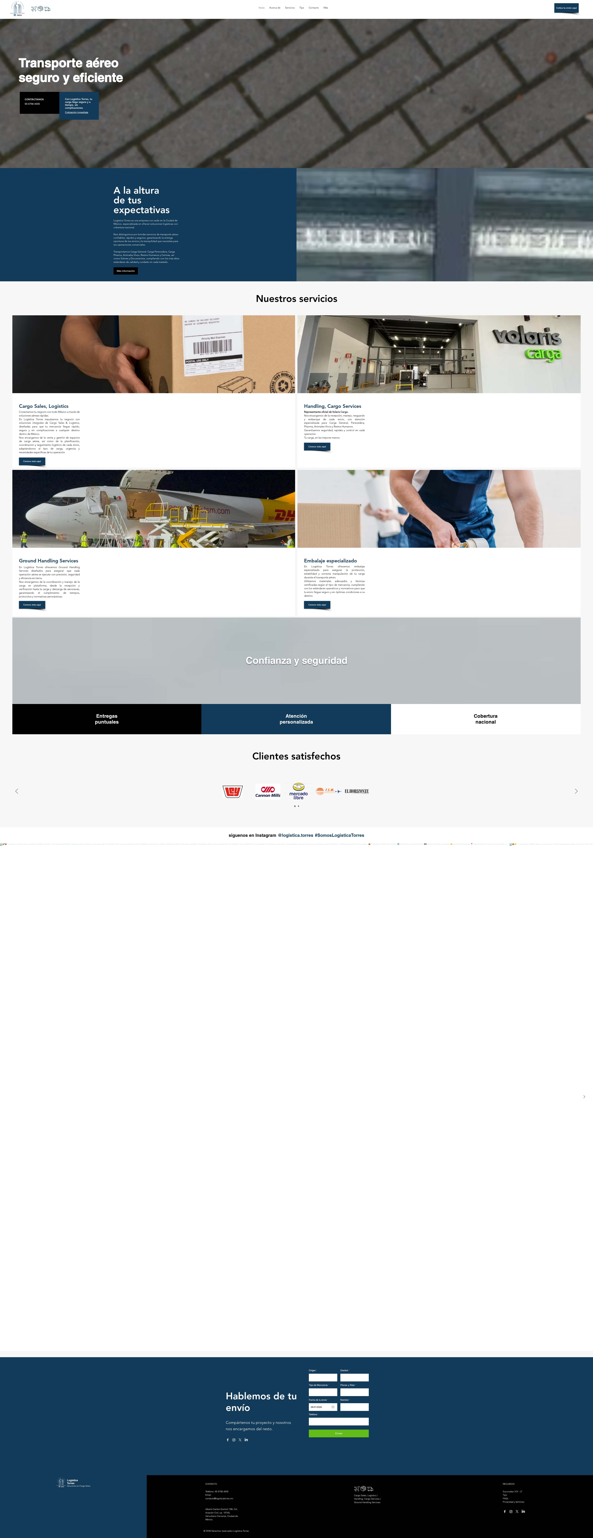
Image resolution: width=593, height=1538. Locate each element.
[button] (355, 728)
